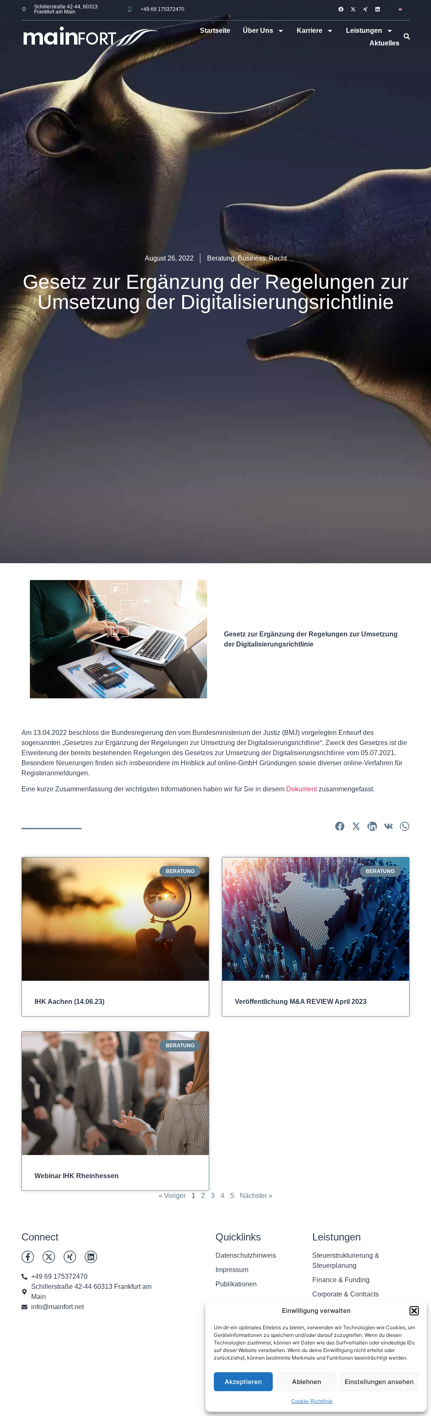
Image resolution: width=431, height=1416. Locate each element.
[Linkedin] (377, 9)
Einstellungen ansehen (379, 1382)
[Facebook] (341, 9)
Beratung (220, 258)
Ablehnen (306, 1382)
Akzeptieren (243, 1382)
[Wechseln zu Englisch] (400, 9)
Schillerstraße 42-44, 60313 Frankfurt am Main (66, 9)
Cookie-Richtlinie (312, 1401)
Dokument (301, 789)
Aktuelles (384, 43)
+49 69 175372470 (162, 9)
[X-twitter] (353, 9)
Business (252, 258)
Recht (278, 258)
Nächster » (256, 1195)
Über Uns (258, 30)
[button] (414, 1311)
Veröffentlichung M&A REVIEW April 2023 (301, 1001)
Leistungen (364, 30)
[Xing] (365, 9)
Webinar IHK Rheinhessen (77, 1175)
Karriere (309, 30)
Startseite (215, 30)
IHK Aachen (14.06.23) (69, 1001)
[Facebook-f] (27, 1257)
